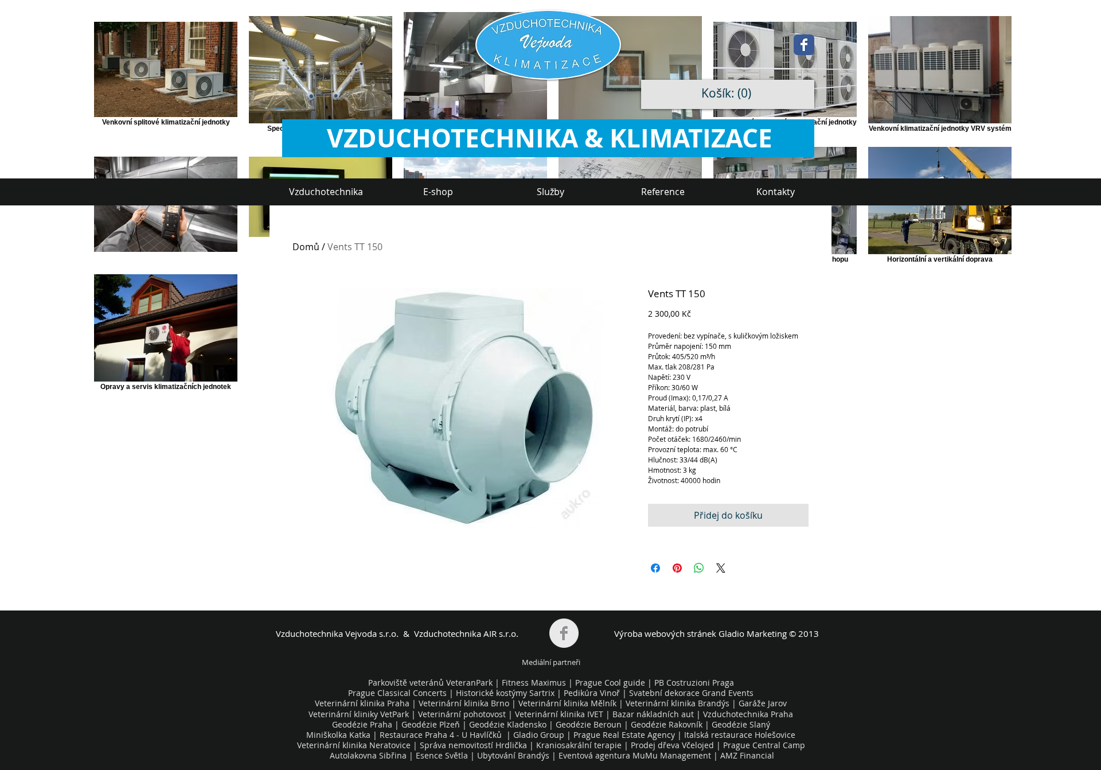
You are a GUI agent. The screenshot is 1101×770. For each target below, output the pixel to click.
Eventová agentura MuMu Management (635, 755)
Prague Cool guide (610, 682)
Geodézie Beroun (590, 724)
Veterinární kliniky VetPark (359, 714)
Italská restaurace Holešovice (739, 734)
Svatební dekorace (664, 692)
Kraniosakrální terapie (579, 745)
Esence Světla (442, 755)
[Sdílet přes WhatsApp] (699, 568)
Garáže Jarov (763, 703)
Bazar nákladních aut (654, 714)
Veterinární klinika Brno (464, 703)
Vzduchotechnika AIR (455, 633)
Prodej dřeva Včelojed (672, 745)
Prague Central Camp (764, 745)
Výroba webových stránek (665, 633)
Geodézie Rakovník (668, 724)
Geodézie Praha (362, 724)
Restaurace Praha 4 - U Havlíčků (441, 734)
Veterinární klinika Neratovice (354, 745)
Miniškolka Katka (339, 734)
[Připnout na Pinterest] (677, 568)
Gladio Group (538, 734)
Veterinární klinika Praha (362, 703)
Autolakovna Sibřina (368, 755)
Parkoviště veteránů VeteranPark (430, 682)
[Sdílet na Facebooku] (655, 568)
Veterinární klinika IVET (559, 714)
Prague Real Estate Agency (624, 734)
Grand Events (727, 692)
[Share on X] (721, 568)
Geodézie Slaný (741, 724)
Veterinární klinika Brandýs (677, 703)
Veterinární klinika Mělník (567, 703)
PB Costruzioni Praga (694, 682)
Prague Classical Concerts (397, 692)
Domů (305, 246)
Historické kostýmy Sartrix (505, 692)
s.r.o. (388, 633)
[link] (728, 93)
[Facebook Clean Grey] (564, 633)
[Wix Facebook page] (804, 44)
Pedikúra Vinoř (592, 692)
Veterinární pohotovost (462, 714)
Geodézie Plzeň (431, 724)
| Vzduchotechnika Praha (744, 714)
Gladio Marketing (753, 633)
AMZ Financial (747, 755)
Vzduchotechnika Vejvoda (326, 633)
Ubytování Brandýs (513, 755)
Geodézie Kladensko (509, 724)
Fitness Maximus (534, 682)
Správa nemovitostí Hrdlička (472, 745)
